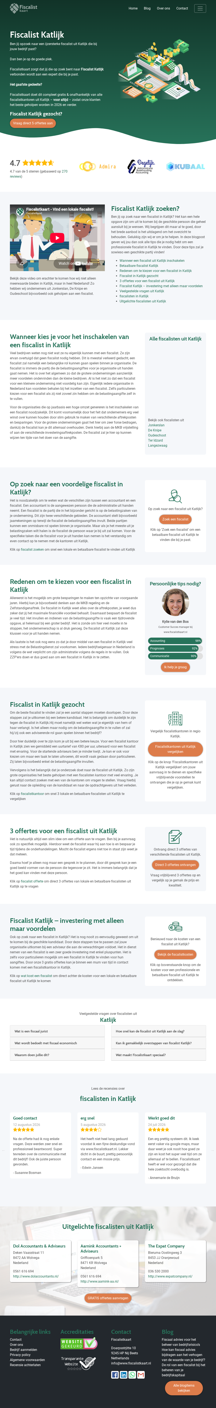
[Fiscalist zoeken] (175, 498)
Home (133, 8)
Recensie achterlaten (25, 1365)
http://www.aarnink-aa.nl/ (100, 1281)
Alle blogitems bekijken (183, 1388)
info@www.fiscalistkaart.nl (131, 1363)
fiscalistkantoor (32, 794)
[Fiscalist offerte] (175, 838)
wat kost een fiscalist (36, 976)
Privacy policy (20, 1355)
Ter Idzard (155, 440)
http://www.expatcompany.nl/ (170, 1276)
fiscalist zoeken (32, 550)
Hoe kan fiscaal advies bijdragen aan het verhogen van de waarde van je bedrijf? (183, 1355)
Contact (182, 8)
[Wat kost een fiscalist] (175, 928)
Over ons (163, 8)
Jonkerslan (156, 425)
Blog (147, 8)
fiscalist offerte (32, 881)
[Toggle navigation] (200, 8)
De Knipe (154, 430)
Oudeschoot (157, 435)
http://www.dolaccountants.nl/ (36, 1276)
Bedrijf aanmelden (23, 1350)
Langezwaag (157, 445)
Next (212, 1150)
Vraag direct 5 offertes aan (33, 123)
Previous (3, 1150)
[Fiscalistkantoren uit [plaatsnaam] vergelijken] (175, 720)
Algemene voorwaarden (27, 1360)
